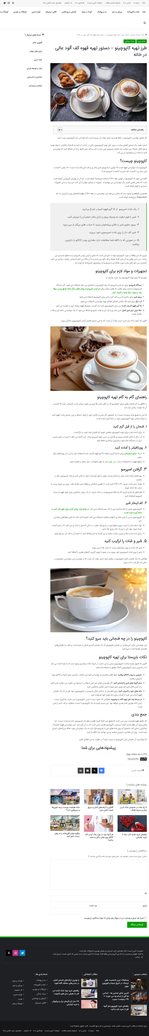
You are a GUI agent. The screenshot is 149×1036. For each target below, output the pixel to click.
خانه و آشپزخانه (133, 12)
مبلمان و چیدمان (35, 85)
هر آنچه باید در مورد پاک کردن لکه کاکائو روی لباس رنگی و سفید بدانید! (99, 837)
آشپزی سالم (37, 42)
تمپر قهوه (112, 462)
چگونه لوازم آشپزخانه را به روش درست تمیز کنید (67, 835)
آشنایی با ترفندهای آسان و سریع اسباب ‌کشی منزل (100, 809)
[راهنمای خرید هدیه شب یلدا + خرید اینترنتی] (132, 823)
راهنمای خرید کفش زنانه (52, 3)
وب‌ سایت (93, 905)
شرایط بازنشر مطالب (112, 3)
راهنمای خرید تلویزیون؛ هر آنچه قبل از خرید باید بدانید (116, 1007)
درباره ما (136, 3)
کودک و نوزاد (86, 12)
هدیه (20, 999)
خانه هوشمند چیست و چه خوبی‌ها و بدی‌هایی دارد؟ (66, 809)
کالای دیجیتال (51, 12)
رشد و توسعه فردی (34, 68)
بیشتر (137, 957)
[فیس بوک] (101, 771)
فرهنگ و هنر (17, 1003)
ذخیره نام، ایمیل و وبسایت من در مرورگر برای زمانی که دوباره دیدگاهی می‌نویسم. (114, 918)
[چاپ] (81, 771)
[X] (94, 771)
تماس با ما (127, 3)
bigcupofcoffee (133, 759)
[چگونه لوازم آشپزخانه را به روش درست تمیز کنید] (65, 823)
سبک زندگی (135, 35)
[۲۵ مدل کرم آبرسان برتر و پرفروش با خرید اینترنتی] (89, 1004)
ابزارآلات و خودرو (20, 12)
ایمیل (145, 905)
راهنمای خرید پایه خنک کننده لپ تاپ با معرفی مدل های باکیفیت (66, 992)
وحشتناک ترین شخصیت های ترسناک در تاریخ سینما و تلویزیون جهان (115, 983)
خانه (143, 3)
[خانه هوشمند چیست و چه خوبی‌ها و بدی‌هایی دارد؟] (65, 797)
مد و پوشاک (102, 12)
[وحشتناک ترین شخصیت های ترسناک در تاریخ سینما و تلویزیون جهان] (139, 984)
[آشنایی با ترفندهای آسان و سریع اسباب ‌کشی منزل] (98, 797)
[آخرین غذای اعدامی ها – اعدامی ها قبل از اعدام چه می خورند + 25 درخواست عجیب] (139, 997)
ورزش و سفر (117, 12)
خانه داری (125, 35)
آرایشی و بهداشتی (69, 12)
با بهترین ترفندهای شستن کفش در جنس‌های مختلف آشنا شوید (66, 981)
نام (146, 893)
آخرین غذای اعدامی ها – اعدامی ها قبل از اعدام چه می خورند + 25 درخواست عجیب (116, 996)
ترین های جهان (36, 51)
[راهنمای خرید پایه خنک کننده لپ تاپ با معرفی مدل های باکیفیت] (89, 993)
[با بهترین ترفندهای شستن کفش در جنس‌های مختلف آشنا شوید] (89, 983)
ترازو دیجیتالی (130, 453)
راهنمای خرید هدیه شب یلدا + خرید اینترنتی (134, 836)
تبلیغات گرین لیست (94, 3)
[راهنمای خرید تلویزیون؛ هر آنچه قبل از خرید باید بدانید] (139, 1010)
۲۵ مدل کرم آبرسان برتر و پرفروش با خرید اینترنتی (65, 1003)
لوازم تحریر (36, 12)
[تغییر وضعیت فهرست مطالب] (58, 129)
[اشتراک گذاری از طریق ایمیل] (88, 771)
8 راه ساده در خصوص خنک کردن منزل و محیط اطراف (133, 809)
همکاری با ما (79, 3)
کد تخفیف (68, 3)
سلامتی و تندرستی (34, 77)
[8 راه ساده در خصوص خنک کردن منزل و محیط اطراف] (132, 797)
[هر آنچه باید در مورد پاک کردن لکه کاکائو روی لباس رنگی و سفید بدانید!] (98, 823)
